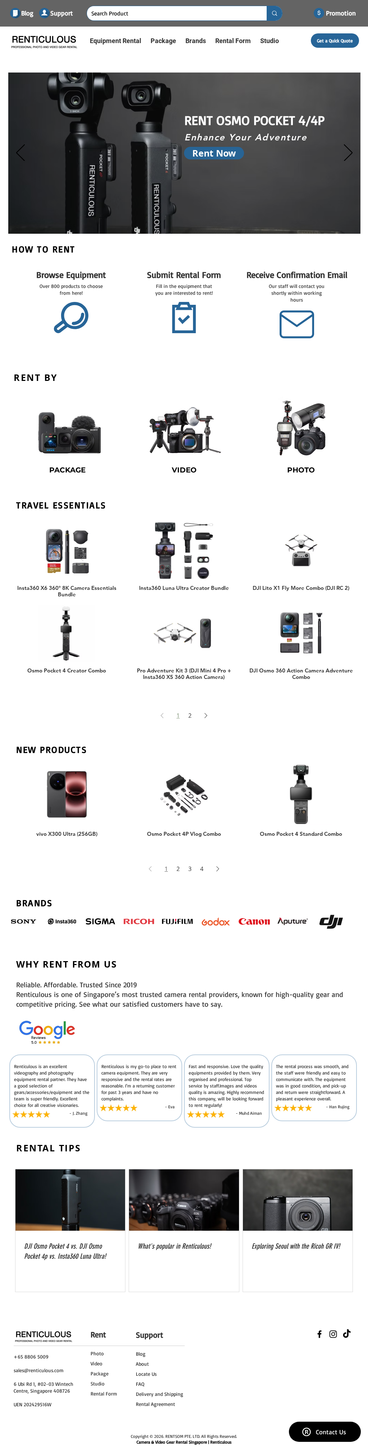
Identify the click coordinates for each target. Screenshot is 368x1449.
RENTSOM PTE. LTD (182, 1436)
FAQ (140, 1384)
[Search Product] (274, 13)
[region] (67, 438)
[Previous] (20, 153)
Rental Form (104, 1393)
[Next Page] (206, 715)
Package (100, 1373)
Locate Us (146, 1374)
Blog (141, 1354)
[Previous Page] (162, 715)
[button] (115, 41)
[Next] (348, 153)
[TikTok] (347, 1334)
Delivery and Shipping (159, 1394)
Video (96, 1363)
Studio (98, 1383)
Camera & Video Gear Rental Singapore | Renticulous (184, 1442)
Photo (97, 1353)
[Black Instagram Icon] (333, 1334)
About (142, 1364)
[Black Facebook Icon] (319, 1334)
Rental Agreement (155, 1404)
